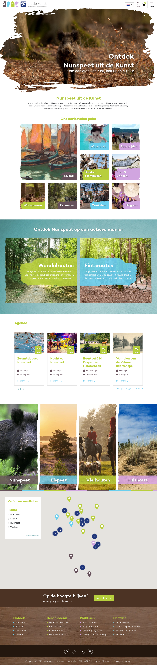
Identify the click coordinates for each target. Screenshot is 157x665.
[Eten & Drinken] (126, 166)
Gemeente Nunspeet (59, 622)
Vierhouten (15, 527)
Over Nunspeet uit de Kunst (129, 626)
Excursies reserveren (126, 630)
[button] (15, 389)
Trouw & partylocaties (93, 630)
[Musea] (46, 152)
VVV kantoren (122, 622)
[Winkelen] (94, 196)
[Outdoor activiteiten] (94, 166)
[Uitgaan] (126, 196)
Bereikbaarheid (90, 622)
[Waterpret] (94, 137)
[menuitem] (129, 4)
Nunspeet (15, 514)
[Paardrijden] (126, 137)
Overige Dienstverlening (94, 634)
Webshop (120, 634)
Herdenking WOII (57, 634)
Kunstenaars (55, 626)
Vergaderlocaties (91, 626)
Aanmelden (102, 598)
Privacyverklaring (122, 661)
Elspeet (13, 518)
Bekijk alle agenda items (128, 388)
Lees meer (22, 380)
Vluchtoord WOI (57, 630)
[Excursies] (62, 196)
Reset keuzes (32, 535)
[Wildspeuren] (30, 196)
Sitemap (106, 661)
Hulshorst (15, 522)
